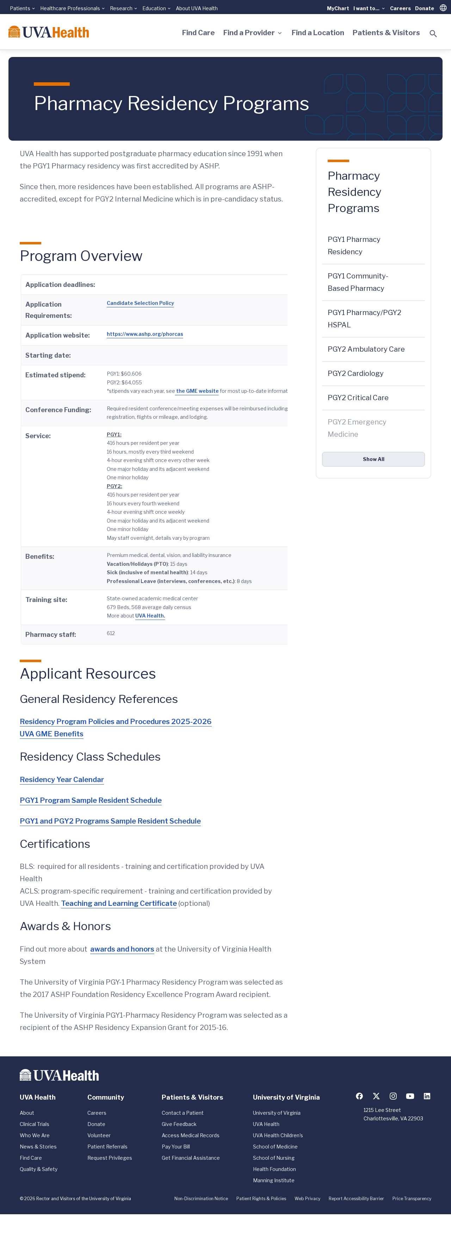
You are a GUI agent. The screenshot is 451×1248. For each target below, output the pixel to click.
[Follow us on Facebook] (359, 1096)
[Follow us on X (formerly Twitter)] (376, 1096)
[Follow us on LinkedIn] (427, 1096)
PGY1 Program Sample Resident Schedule (91, 800)
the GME (186, 391)
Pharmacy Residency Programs (355, 192)
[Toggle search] (433, 34)
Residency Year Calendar (62, 779)
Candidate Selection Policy (140, 303)
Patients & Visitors (386, 32)
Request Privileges (109, 1158)
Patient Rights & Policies (261, 1198)
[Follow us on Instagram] (393, 1096)
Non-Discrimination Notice (201, 1198)
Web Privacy (307, 1198)
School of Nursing (274, 1158)
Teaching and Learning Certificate (119, 903)
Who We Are (35, 1135)
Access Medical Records (191, 1135)
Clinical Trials (34, 1124)
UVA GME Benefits (52, 734)
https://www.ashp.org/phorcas (145, 334)
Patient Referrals (107, 1147)
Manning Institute (274, 1180)
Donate (424, 8)
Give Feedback (179, 1124)
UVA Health (266, 1124)
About (27, 1113)
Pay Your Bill (176, 1147)
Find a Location (318, 32)
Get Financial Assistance (191, 1158)
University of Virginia (277, 1113)
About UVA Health (197, 8)
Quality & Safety (38, 1169)
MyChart (338, 8)
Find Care (198, 32)
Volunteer (99, 1135)
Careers (400, 8)
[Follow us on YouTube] (410, 1096)
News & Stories (38, 1147)
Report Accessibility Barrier (356, 1198)
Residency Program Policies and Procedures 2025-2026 (116, 721)
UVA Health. (150, 616)
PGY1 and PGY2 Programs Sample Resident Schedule (110, 821)
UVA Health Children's (278, 1135)
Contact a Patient (183, 1113)
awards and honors (122, 949)
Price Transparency (412, 1198)
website (208, 391)
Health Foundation (274, 1169)
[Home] (48, 32)
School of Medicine (275, 1147)
